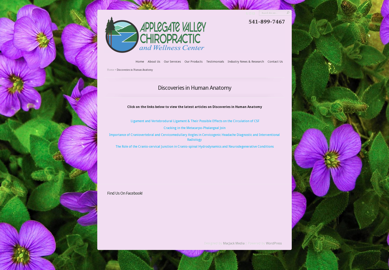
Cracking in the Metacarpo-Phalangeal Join (194, 128)
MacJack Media (234, 243)
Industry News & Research (246, 61)
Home (140, 61)
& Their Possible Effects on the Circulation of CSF (223, 121)
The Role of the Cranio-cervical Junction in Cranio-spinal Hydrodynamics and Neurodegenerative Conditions (194, 146)
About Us (154, 61)
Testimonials (215, 61)
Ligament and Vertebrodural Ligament (159, 121)
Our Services (172, 61)
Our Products (194, 61)
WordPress (274, 243)
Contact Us (275, 61)
